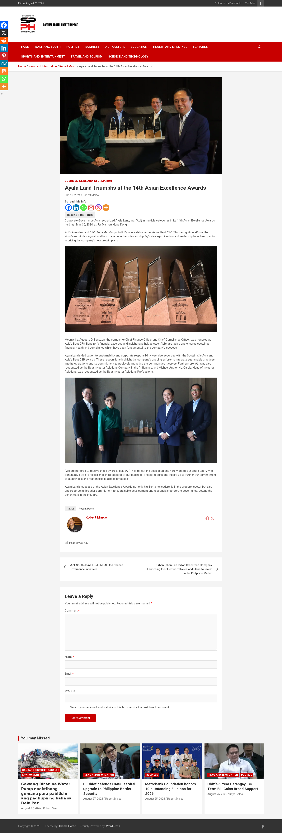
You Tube (250, 3)
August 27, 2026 (31, 808)
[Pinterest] (4, 56)
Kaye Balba (236, 794)
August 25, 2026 (155, 798)
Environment (30, 775)
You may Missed (35, 738)
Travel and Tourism (86, 56)
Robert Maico (91, 195)
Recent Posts (86, 508)
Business (92, 47)
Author (70, 508)
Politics (73, 47)
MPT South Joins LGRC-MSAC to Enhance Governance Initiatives (96, 567)
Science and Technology (128, 56)
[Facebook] (68, 207)
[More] (106, 207)
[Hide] (1, 93)
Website (70, 690)
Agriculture (115, 47)
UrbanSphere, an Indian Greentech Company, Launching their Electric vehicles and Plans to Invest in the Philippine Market (179, 569)
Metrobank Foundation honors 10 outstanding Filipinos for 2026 (170, 789)
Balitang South (48, 47)
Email (69, 673)
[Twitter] (212, 518)
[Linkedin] (76, 207)
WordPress (113, 826)
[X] (4, 33)
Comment (72, 610)
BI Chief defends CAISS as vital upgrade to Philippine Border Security (109, 789)
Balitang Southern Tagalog (40, 770)
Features (200, 47)
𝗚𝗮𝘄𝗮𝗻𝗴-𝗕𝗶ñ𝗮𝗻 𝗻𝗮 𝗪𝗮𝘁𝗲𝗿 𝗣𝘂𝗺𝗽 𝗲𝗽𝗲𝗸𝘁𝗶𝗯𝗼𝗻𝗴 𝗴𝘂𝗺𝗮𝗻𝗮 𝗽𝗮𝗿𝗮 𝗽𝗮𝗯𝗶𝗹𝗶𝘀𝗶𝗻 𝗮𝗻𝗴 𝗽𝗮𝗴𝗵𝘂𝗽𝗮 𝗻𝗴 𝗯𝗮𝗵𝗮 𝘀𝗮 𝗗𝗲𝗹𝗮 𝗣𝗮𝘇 (46, 793)
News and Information (95, 180)
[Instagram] (98, 207)
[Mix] (4, 71)
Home (25, 47)
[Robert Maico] (74, 519)
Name (69, 656)
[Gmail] (91, 207)
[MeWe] (4, 63)
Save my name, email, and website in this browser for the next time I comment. (120, 707)
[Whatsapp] (83, 207)
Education (139, 47)
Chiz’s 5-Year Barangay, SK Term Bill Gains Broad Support (232, 786)
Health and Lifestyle (170, 47)
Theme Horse (67, 826)
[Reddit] (4, 40)
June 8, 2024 (72, 195)
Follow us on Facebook (228, 3)
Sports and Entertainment (43, 56)
